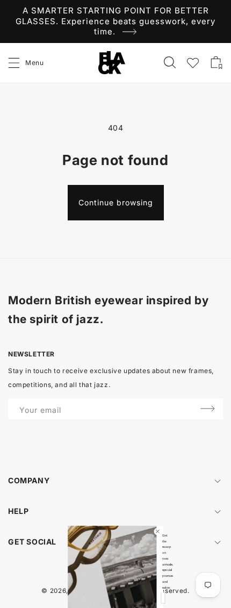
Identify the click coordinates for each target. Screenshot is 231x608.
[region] (115, 21)
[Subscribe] (207, 408)
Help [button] (18, 511)
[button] (14, 62)
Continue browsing (115, 202)
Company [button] (28, 480)
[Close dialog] (157, 531)
